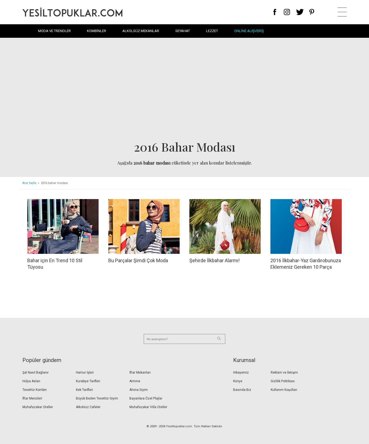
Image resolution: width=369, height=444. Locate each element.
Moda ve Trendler (54, 31)
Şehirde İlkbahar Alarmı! (214, 260)
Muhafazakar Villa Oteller (148, 407)
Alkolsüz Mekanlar (140, 31)
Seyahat (182, 31)
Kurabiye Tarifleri (88, 381)
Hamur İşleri (85, 372)
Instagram (287, 12)
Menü (342, 12)
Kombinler (96, 31)
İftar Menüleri (32, 398)
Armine (134, 381)
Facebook (275, 12)
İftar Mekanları (140, 372)
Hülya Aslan (31, 381)
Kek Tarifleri (84, 390)
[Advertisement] (184, 90)
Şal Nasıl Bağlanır (35, 372)
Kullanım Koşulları (284, 390)
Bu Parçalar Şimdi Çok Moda (138, 260)
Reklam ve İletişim (284, 372)
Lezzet (212, 31)
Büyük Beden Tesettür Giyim (97, 398)
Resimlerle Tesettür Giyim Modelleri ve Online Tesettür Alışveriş (72, 12)
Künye (237, 381)
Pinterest (312, 12)
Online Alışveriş (249, 31)
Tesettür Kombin (34, 390)
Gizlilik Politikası (283, 381)
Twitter (300, 12)
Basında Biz (242, 390)
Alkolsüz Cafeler (88, 407)
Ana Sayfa (29, 183)
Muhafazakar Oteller (37, 407)
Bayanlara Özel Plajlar (145, 398)
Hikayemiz (241, 372)
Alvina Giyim (138, 390)
